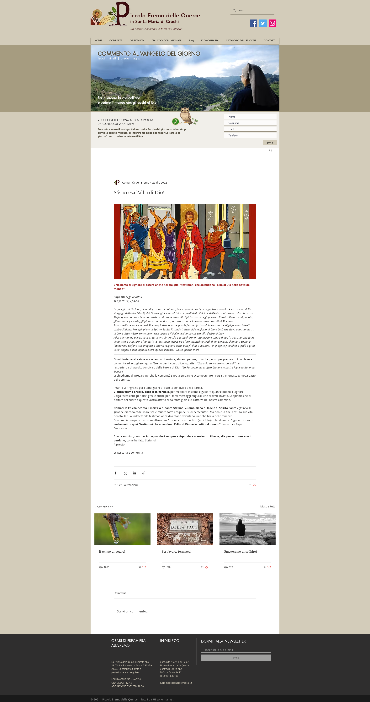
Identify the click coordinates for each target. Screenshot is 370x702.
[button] (210, 40)
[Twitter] (263, 23)
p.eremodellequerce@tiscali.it (176, 682)
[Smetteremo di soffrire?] (247, 529)
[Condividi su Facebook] (115, 473)
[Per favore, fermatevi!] (185, 529)
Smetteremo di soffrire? (240, 551)
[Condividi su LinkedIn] (134, 473)
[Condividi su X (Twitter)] (125, 473)
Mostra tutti (268, 506)
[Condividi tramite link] (144, 473)
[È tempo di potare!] (122, 529)
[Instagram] (272, 23)
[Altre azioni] (254, 182)
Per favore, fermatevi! (177, 551)
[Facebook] (253, 23)
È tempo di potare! (112, 551)
